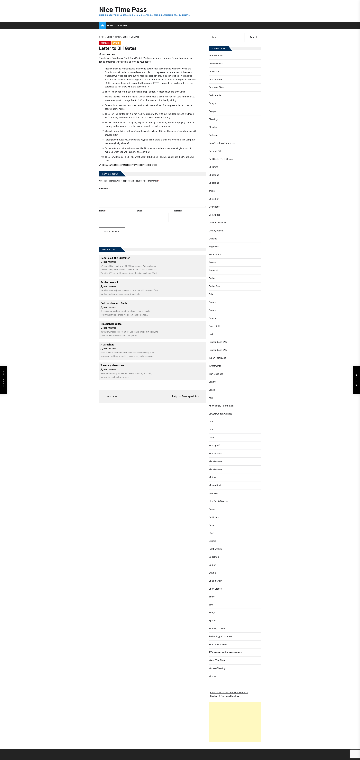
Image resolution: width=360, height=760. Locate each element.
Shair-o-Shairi (215, 580)
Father (212, 278)
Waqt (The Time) (217, 660)
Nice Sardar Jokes (111, 323)
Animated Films (216, 87)
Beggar (212, 111)
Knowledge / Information (221, 405)
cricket (212, 191)
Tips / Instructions (218, 644)
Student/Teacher (217, 628)
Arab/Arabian (215, 95)
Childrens (213, 167)
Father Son (214, 286)
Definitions (214, 206)
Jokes (212, 390)
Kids (211, 397)
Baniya (212, 103)
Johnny (212, 381)
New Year (213, 493)
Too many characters (112, 365)
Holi (211, 334)
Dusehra (213, 238)
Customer (105, 43)
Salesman (214, 557)
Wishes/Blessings (218, 668)
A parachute (107, 344)
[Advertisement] (235, 722)
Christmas (214, 175)
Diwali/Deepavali (217, 222)
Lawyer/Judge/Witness (220, 413)
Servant (212, 572)
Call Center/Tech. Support (221, 159)
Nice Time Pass (123, 10)
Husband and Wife (218, 342)
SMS (211, 604)
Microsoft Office (132, 165)
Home (110, 25)
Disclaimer (121, 25)
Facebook (214, 270)
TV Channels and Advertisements (225, 652)
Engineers (214, 246)
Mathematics (215, 453)
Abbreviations (215, 55)
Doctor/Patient (216, 230)
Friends (212, 302)
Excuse (212, 262)
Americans (214, 71)
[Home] (102, 25)
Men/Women (215, 461)
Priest (211, 525)
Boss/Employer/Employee (222, 143)
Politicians (214, 517)
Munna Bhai (215, 485)
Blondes (213, 127)
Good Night (214, 326)
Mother (212, 477)
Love (211, 437)
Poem (212, 509)
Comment (104, 188)
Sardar (116, 43)
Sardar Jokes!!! (109, 282)
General (212, 318)
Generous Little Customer (115, 257)
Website (178, 211)
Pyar (211, 533)
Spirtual (213, 620)
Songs (212, 612)
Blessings (213, 119)
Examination (215, 254)
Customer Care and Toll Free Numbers (229, 692)
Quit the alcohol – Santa (114, 303)
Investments (215, 366)
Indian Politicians (217, 358)
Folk (211, 294)
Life (211, 421)
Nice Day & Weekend (219, 501)
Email (140, 211)
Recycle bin (145, 165)
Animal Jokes (215, 79)
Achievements (216, 63)
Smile (211, 596)
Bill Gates (108, 165)
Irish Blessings (216, 374)
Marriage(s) (214, 445)
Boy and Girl (215, 151)
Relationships (215, 549)
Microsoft (118, 165)
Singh (154, 165)
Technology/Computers (220, 636)
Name (102, 211)
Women (212, 676)
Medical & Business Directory (224, 696)
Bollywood (214, 135)
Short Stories (215, 588)
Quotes (212, 541)
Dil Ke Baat (214, 214)
